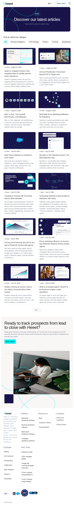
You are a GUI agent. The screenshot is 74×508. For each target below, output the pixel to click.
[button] (51, 3)
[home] (8, 3)
